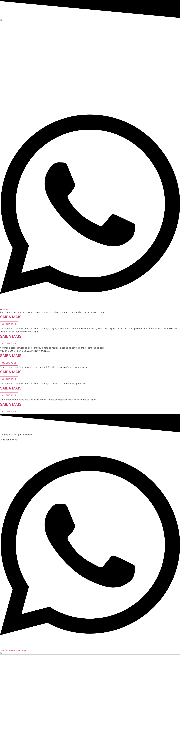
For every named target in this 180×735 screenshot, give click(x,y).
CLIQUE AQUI (9, 324)
